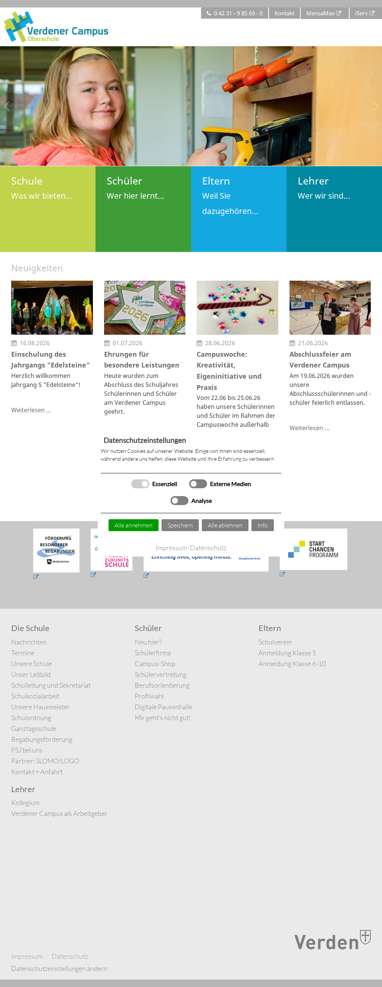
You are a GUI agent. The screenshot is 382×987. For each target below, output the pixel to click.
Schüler (136, 187)
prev (7, 106)
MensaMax (320, 13)
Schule (41, 187)
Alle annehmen (134, 525)
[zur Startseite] (56, 26)
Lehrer (324, 187)
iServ (361, 13)
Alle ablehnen (225, 525)
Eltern (230, 195)
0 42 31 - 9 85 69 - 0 (238, 13)
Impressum (171, 547)
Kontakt (284, 13)
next (374, 106)
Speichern (180, 525)
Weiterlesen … (31, 410)
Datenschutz (208, 547)
